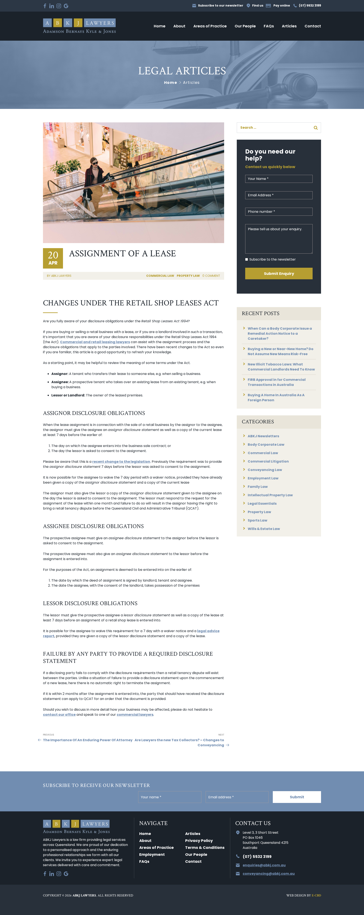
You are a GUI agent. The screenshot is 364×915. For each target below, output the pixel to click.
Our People (245, 26)
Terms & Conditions (205, 847)
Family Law (258, 486)
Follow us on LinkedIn (51, 6)
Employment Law (263, 478)
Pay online (281, 6)
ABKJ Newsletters (263, 436)
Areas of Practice (210, 26)
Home (159, 26)
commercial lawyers (135, 714)
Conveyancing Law (265, 469)
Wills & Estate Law (264, 528)
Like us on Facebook (45, 6)
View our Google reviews (66, 6)
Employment (152, 854)
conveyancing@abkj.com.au (269, 873)
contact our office (59, 714)
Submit (297, 797)
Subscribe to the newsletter (272, 259)
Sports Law (257, 520)
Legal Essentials (262, 503)
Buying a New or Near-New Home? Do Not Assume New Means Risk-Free (280, 351)
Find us (257, 6)
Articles (289, 26)
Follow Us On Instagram (58, 6)
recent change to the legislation (121, 461)
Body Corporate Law (266, 444)
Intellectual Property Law (270, 495)
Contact (313, 26)
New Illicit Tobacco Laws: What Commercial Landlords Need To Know (281, 367)
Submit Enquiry (279, 273)
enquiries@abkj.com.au (264, 865)
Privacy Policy (199, 840)
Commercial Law (160, 276)
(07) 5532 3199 (310, 6)
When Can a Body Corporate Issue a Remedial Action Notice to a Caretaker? (280, 333)
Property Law (188, 276)
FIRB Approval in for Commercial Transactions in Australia (277, 382)
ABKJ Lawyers (79, 26)
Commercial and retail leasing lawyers (95, 342)
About (179, 26)
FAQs (269, 26)
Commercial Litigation (268, 461)
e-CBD (316, 895)
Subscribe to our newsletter (220, 6)
